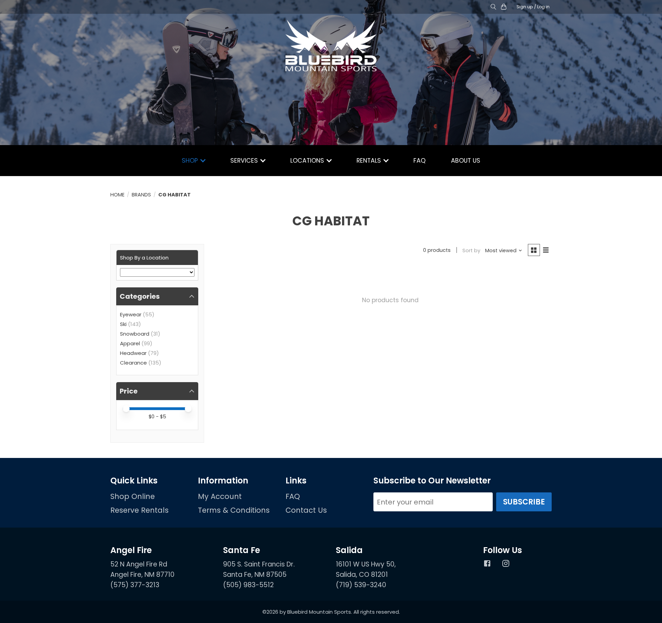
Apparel (130, 343)
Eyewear (130, 314)
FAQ (419, 160)
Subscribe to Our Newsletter (432, 480)
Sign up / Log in (533, 7)
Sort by (471, 250)
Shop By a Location (144, 257)
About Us (465, 160)
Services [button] (245, 160)
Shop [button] (191, 160)
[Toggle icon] (493, 7)
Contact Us (306, 510)
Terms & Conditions (234, 510)
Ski (123, 324)
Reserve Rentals (139, 510)
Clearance (133, 362)
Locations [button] (308, 160)
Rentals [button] (370, 160)
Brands (141, 194)
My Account (220, 496)
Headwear (133, 353)
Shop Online (132, 496)
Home (117, 194)
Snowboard (134, 333)
